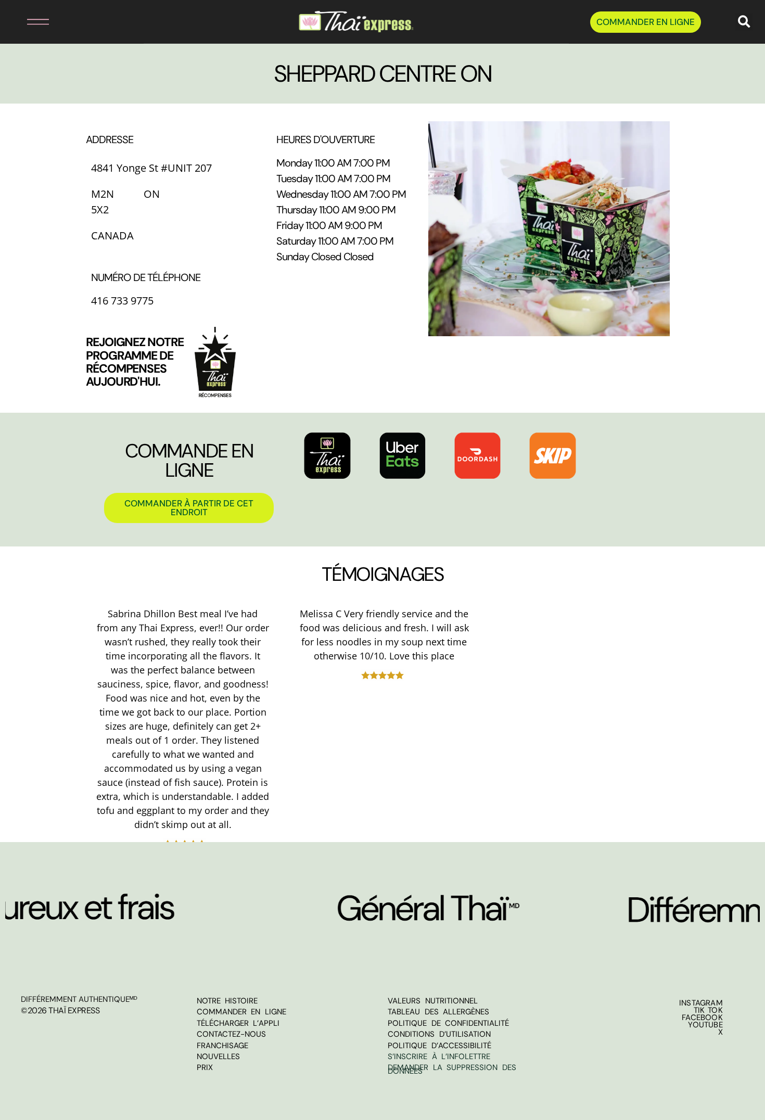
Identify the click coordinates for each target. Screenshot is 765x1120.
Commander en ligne (241, 1012)
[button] (27, 22)
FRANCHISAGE (222, 1045)
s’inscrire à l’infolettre (439, 1056)
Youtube (705, 1025)
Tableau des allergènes (438, 1012)
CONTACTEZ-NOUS (231, 1034)
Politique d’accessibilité (439, 1045)
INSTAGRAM (701, 1003)
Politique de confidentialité (448, 1023)
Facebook (702, 1017)
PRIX (205, 1067)
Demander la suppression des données (452, 1069)
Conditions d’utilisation (439, 1034)
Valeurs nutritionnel (433, 1001)
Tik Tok (708, 1010)
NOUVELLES (218, 1056)
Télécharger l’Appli (238, 1023)
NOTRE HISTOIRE (227, 1001)
